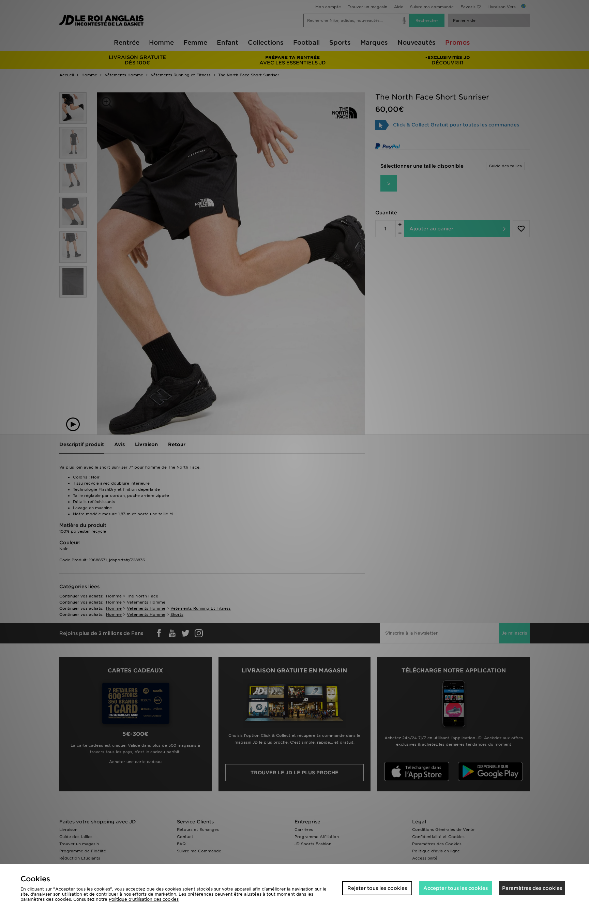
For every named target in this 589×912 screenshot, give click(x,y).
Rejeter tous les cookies (377, 888)
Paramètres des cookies (532, 888)
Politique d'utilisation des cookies (144, 899)
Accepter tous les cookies (455, 888)
